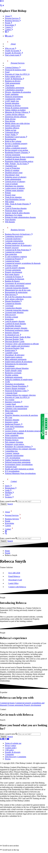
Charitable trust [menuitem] (11, 166)
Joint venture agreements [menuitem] (14, 286)
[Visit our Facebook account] (3, 739)
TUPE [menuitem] (7, 382)
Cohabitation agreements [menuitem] (14, 88)
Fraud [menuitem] (7, 72)
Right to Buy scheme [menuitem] (13, 141)
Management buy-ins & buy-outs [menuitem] (18, 290)
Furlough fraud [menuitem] (11, 467)
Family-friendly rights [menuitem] (13, 370)
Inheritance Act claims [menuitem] (13, 215)
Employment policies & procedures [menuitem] (18, 362)
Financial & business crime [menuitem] (15, 70)
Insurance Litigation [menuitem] (13, 402)
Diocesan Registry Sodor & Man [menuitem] (17, 337)
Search (10, 504)
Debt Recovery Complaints (15, 757)
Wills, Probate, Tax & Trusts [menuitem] (16, 164)
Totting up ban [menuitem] (10, 130)
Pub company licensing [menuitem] (14, 442)
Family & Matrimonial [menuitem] (14, 79)
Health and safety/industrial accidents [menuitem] (19, 469)
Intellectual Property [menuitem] (13, 424)
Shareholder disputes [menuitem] (13, 326)
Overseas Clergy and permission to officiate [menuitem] (22, 344)
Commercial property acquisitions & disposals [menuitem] (22, 263)
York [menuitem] (7, 495)
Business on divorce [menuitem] (13, 81)
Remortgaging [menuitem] (10, 139)
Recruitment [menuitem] (9, 366)
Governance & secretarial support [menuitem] (18, 283)
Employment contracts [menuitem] (13, 357)
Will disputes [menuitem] (10, 222)
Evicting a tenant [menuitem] (11, 265)
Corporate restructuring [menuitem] (14, 241)
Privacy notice (10, 745)
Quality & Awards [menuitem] (12, 51)
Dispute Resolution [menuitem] (12, 301)
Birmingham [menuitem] (10, 488)
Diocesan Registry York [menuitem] (14, 339)
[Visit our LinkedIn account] (1, 739)
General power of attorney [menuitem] (15, 181)
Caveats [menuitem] (8, 206)
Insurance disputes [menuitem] (12, 332)
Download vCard (15, 580)
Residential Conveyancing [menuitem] (15, 137)
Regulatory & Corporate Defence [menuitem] (18, 447)
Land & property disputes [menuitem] (15, 268)
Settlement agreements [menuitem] (13, 377)
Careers (8, 525)
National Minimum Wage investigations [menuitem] (20, 473)
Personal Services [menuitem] (12, 18)
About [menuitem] (7, 16)
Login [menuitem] (9, 36)
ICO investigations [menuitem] (12, 471)
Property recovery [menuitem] (12, 248)
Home (7, 551)
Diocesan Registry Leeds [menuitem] (14, 341)
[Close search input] (3, 5)
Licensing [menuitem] (9, 429)
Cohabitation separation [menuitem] (14, 90)
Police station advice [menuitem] (13, 76)
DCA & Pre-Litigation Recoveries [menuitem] (18, 297)
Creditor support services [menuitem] (14, 243)
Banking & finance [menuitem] (12, 281)
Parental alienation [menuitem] (12, 103)
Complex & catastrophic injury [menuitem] (17, 406)
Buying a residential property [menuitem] (16, 143)
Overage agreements (16, 705)
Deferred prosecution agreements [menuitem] (18, 462)
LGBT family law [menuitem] (12, 101)
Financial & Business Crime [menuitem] (16, 391)
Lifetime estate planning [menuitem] (14, 190)
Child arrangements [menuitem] (12, 83)
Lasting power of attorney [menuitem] (15, 188)
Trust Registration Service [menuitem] (15, 199)
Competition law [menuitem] (11, 451)
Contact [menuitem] (8, 29)
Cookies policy (11, 748)
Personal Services (12, 515)
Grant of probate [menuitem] (11, 184)
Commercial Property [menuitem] (13, 259)
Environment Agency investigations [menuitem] (19, 464)
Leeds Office (13, 583)
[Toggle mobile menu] (1, 1)
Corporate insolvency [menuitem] (13, 239)
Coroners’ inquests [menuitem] (12, 453)
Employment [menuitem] (10, 350)
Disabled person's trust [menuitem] (13, 173)
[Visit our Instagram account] (6, 739)
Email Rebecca (14, 576)
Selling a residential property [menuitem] (16, 148)
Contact (8, 529)
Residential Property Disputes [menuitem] (16, 152)
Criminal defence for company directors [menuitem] (20, 395)
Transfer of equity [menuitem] (12, 146)
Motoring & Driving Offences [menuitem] (17, 112)
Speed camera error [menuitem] (12, 126)
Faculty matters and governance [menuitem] (17, 346)
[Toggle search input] (1, 5)
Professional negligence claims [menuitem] (17, 330)
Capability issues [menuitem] (11, 353)
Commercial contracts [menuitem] (13, 252)
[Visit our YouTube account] (8, 739)
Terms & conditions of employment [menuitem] (18, 379)
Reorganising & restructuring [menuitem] (16, 292)
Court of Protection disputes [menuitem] (16, 208)
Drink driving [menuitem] (10, 119)
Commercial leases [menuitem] (12, 261)
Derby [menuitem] (7, 486)
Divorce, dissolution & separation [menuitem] (18, 92)
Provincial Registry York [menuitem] (14, 348)
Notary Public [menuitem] (10, 135)
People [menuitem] (8, 23)
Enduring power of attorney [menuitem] (15, 177)
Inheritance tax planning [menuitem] (14, 186)
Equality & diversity (13, 752)
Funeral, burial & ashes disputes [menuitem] (17, 213)
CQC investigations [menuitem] (12, 458)
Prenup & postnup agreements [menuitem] (16, 108)
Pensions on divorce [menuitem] (13, 105)
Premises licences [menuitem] (11, 440)
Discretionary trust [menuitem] (12, 175)
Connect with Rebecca (17, 587)
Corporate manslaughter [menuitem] (14, 455)
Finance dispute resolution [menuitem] (15, 388)
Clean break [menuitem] (9, 85)
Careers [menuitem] (8, 27)
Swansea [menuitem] (8, 497)
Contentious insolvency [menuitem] (14, 236)
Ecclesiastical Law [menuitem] (12, 335)
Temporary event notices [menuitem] (14, 444)
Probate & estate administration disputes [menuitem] (20, 217)
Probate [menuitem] (8, 193)
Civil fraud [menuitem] (9, 306)
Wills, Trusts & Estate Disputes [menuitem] (17, 204)
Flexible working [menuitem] (11, 375)
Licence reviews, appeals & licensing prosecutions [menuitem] (24, 431)
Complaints (9, 754)
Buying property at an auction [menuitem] (16, 150)
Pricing (7, 759)
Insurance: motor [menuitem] (11, 422)
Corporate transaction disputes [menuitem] (16, 288)
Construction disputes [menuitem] (13, 308)
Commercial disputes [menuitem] (13, 303)
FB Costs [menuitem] (8, 417)
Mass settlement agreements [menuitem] (15, 359)
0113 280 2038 (14, 573)
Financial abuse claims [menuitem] (13, 211)
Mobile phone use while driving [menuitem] (17, 123)
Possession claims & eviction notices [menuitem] (19, 161)
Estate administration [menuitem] (13, 179)
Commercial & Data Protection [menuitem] (17, 250)
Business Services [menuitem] (12, 20)
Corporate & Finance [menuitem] (13, 277)
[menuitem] (7, 32)
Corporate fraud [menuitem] (11, 393)
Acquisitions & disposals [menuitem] (14, 279)
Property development (32, 705)
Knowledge (9, 523)
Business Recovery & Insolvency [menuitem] (18, 234)
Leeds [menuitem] (7, 490)
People (7, 521)
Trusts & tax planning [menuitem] (13, 197)
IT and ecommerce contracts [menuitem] (16, 256)
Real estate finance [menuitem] (12, 274)
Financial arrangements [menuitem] (14, 97)
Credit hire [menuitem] (9, 413)
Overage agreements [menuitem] (13, 270)
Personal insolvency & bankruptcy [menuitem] (18, 245)
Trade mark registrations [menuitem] (14, 426)
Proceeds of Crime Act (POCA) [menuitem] (17, 74)
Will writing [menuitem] (9, 202)
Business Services (12, 519)
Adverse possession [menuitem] (12, 155)
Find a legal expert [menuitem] (12, 55)
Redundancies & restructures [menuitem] (16, 364)
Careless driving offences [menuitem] (14, 114)
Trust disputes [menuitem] (10, 219)
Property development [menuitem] (13, 272)
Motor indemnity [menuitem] (11, 411)
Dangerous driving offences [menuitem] (15, 117)
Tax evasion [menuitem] (9, 400)
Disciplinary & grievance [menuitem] (14, 355)
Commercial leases (7, 703)
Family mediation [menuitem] (11, 94)
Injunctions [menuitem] (9, 319)
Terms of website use (13, 743)
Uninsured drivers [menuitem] (12, 132)
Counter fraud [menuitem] (10, 404)
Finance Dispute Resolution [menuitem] (16, 386)
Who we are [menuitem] (10, 48)
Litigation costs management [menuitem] (16, 408)
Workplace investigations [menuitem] (14, 384)
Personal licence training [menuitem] (14, 438)
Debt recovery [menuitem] (10, 315)
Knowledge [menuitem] (10, 25)
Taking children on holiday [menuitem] (15, 110)
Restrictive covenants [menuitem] (13, 373)
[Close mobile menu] (3, 1)
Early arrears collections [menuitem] (14, 299)
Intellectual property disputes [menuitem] (16, 328)
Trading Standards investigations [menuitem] (17, 460)
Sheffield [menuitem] (8, 492)
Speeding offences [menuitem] (12, 128)
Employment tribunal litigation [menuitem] (17, 368)
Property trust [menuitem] (10, 195)
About (7, 512)
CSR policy (9, 750)
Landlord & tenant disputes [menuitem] (15, 159)
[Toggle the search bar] (6, 533)
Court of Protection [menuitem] (12, 168)
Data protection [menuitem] (11, 254)
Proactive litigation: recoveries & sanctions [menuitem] (21, 415)
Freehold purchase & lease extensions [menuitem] (19, 157)
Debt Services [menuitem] (10, 294)
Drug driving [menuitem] (10, 121)
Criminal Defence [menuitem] (12, 67)
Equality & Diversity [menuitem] (13, 53)
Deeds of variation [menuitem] (12, 170)
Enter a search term (7, 501)
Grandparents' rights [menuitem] (13, 99)
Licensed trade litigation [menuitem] (14, 312)
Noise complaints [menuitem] (11, 435)
